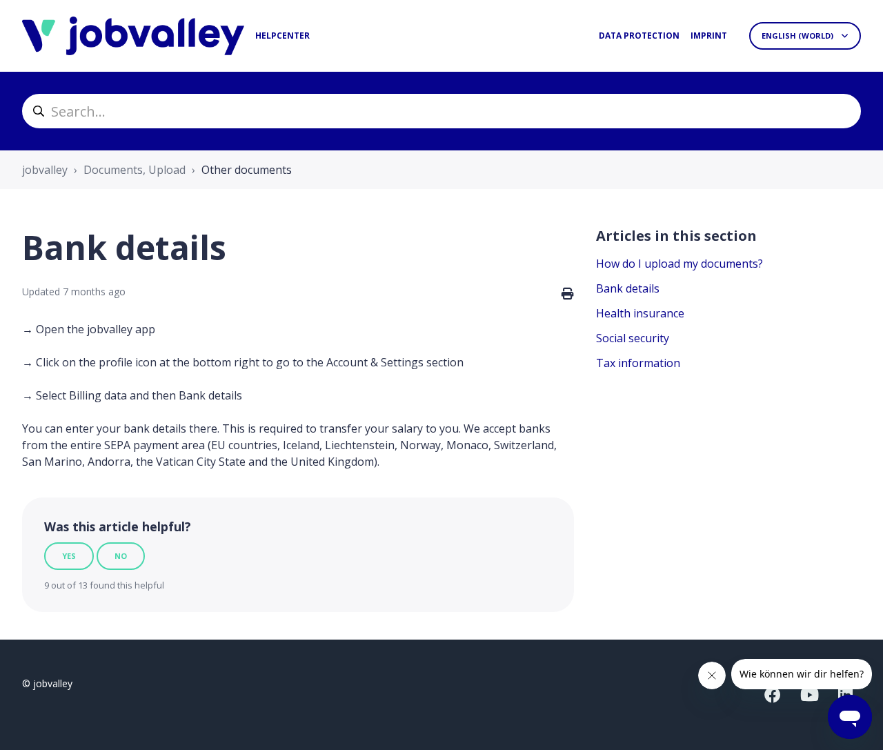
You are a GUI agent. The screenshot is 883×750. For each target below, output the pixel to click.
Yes (69, 556)
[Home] (133, 36)
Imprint (709, 35)
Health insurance (640, 313)
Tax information (638, 363)
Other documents (246, 169)
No (121, 556)
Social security (632, 338)
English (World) (798, 35)
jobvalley (45, 169)
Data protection (639, 35)
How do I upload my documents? (679, 263)
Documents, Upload (134, 169)
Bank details (627, 288)
